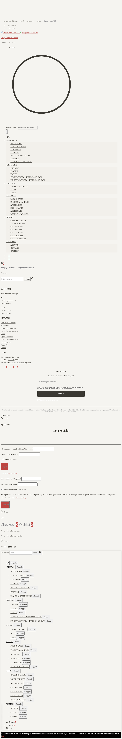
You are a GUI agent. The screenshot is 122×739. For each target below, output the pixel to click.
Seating (14, 171)
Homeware (11, 140)
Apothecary (16, 205)
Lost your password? (9, 473)
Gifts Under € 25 (18, 238)
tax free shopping (27, 21)
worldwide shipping (11, 21)
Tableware (15, 150)
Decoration (16, 144)
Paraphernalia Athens (9, 38)
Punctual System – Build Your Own (27, 180)
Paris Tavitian (11, 362)
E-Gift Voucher (17, 223)
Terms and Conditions (8, 328)
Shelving (14, 168)
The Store (11, 242)
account (12, 28)
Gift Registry (16, 229)
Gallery (14, 251)
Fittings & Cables (19, 186)
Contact (14, 248)
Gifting (9, 217)
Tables (13, 174)
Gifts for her (16, 236)
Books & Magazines (19, 214)
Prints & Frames (18, 147)
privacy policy (20, 498)
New (8, 137)
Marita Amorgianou (24, 362)
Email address (11, 479)
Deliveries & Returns (8, 323)
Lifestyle (11, 196)
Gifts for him (16, 232)
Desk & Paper (16, 208)
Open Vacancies (7, 337)
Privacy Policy (5, 325)
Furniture (11, 165)
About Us (14, 245)
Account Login (6, 342)
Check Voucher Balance (9, 339)
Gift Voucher (17, 226)
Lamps (13, 193)
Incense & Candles (19, 202)
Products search (11, 128)
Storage (14, 159)
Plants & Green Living (21, 162)
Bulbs (13, 190)
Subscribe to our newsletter (14, 490)
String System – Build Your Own (26, 177)
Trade (3, 334)
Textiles (14, 153)
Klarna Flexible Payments (9, 331)
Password (10, 454)
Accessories (16, 211)
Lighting (10, 183)
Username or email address (17, 449)
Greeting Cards (18, 220)
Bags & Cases (16, 199)
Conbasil (11, 360)
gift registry (12, 25)
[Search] (7, 131)
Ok (3, 736)
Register (5, 505)
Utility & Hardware (20, 156)
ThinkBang (15, 357)
